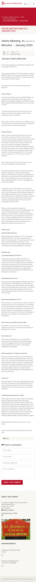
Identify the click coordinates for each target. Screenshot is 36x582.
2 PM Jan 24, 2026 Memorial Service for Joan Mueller (10, 562)
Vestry (7, 438)
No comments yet (29, 41)
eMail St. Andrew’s (8, 510)
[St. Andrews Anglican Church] (12, 3)
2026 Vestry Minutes (15, 54)
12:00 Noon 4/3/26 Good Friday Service (10, 551)
